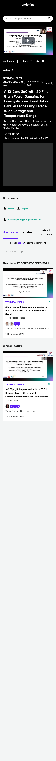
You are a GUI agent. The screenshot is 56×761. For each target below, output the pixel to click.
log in (21, 243)
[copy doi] (48, 138)
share (25, 61)
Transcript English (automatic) (25, 219)
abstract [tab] (29, 232)
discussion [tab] (10, 232)
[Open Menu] (5, 5)
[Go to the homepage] (28, 4)
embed (7, 69)
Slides (11, 208)
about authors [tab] (46, 232)
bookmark (8, 61)
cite (38, 61)
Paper (25, 208)
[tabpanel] (28, 247)
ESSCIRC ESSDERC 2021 (33, 263)
